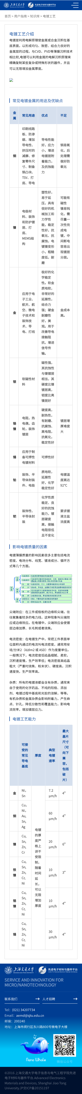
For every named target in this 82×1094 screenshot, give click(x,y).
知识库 (35, 16)
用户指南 (20, 16)
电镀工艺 (49, 16)
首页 (8, 16)
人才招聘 (48, 999)
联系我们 (11, 999)
